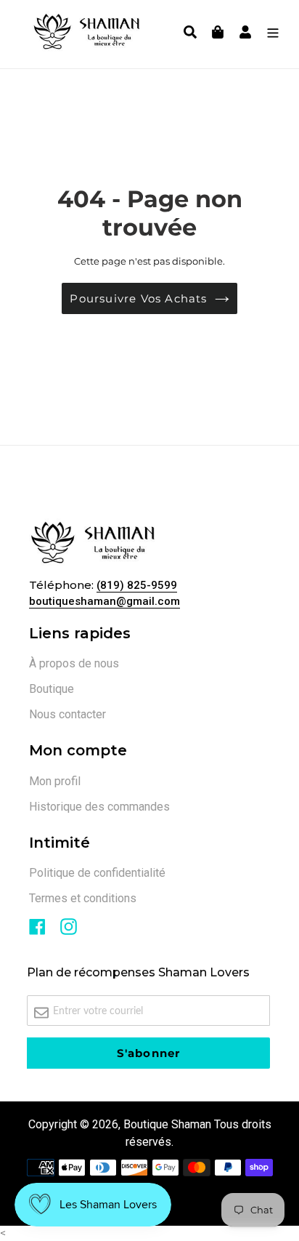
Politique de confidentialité (97, 873)
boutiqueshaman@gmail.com (104, 601)
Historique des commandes (99, 807)
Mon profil (55, 781)
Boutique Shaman (167, 1124)
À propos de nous (74, 663)
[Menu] (269, 34)
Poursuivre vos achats (138, 298)
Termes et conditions (82, 898)
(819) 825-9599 (137, 585)
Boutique (51, 689)
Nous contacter (67, 714)
